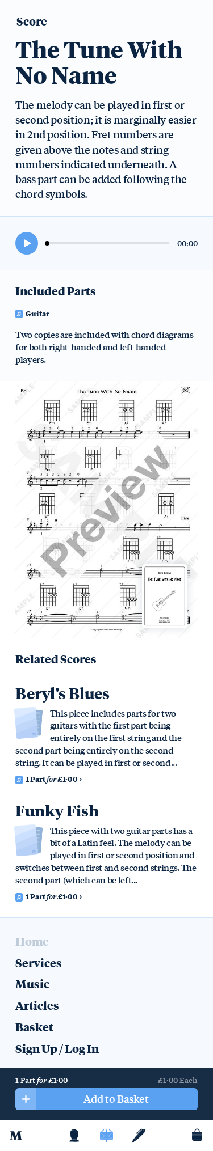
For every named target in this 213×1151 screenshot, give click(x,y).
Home (16, 1135)
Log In (82, 1048)
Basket (197, 1135)
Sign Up (36, 1048)
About (74, 1135)
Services (38, 962)
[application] (106, 243)
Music (106, 1135)
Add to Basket (115, 1098)
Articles (138, 1135)
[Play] (26, 243)
